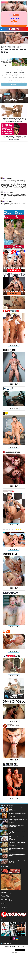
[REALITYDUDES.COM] (14, 652)
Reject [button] (22, 949)
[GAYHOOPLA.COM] (14, 589)
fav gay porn (3, 904)
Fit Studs (3, 908)
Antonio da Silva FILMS (5, 899)
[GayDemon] (11, 873)
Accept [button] (17, 949)
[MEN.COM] (14, 410)
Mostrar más (14, 84)
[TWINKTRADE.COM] (14, 271)
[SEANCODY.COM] (14, 449)
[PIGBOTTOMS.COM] (14, 295)
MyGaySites (3, 906)
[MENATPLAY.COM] (14, 628)
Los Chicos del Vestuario (6, 893)
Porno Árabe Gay (4, 897)
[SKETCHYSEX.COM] (14, 722)
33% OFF (14, 23)
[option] (14, 96)
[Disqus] (14, 158)
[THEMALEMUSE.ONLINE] (11, 889)
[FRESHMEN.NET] (9, 248)
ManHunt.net (3, 903)
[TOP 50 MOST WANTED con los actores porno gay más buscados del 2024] (4, 844)
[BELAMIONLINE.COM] (14, 347)
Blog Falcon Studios (5, 895)
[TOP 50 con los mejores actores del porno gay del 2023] (4, 809)
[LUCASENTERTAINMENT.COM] (14, 487)
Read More (14, 952)
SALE (14, 21)
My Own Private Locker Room (7, 900)
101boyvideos (4, 907)
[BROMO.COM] (14, 526)
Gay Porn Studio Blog (5, 896)
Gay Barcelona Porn (5, 891)
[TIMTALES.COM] (14, 761)
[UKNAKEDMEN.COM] (14, 677)
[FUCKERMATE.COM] (14, 385)
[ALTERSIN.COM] (13, 935)
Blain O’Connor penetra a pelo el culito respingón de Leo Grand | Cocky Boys (13, 99)
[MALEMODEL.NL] (14, 800)
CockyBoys (6, 94)
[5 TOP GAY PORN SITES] (14, 62)
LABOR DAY (14, 18)
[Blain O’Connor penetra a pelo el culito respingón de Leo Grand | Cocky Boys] (4, 861)
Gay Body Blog (4, 892)
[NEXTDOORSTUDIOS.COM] (14, 551)
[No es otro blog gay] (14, 29)
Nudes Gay (3, 902)
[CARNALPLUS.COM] (14, 698)
